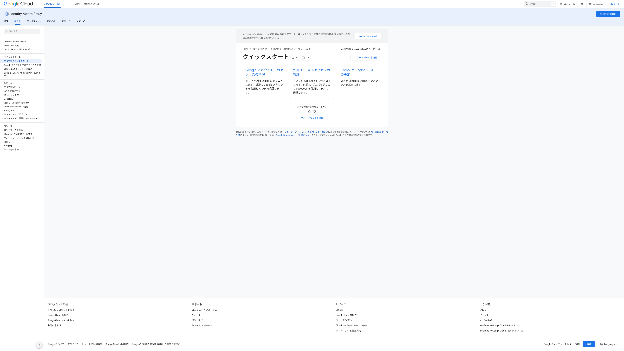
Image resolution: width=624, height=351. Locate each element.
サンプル (51, 20)
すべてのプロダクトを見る (61, 310)
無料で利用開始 (608, 14)
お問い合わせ (54, 325)
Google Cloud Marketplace (61, 320)
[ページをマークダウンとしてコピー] (303, 57)
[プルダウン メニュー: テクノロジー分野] (65, 4)
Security (275, 49)
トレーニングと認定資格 (348, 330)
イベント (484, 315)
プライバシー (74, 344)
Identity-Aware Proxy (26, 14)
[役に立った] (374, 48)
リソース (80, 20)
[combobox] (540, 4)
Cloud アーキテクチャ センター (352, 325)
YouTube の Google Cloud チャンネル (499, 325)
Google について (56, 344)
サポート (66, 20)
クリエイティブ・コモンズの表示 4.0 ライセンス (305, 132)
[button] (21, 91)
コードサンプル (344, 320)
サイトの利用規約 (93, 344)
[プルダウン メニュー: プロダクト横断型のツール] (103, 4)
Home (245, 49)
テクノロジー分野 (52, 3)
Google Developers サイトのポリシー (294, 135)
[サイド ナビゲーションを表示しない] (39, 345)
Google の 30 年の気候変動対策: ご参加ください (156, 344)
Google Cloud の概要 (346, 315)
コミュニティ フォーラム (204, 310)
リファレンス (34, 20)
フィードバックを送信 (366, 57)
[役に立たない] (379, 48)
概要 (6, 20)
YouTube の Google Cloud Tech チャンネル (501, 330)
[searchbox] (22, 31)
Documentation (260, 49)
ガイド (17, 20)
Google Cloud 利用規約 (117, 344)
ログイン (615, 4)
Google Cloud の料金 (58, 315)
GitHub (339, 310)
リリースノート (200, 320)
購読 (589, 344)
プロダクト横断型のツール (85, 3)
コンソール (569, 3)
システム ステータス (202, 325)
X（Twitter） (486, 320)
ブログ (483, 310)
